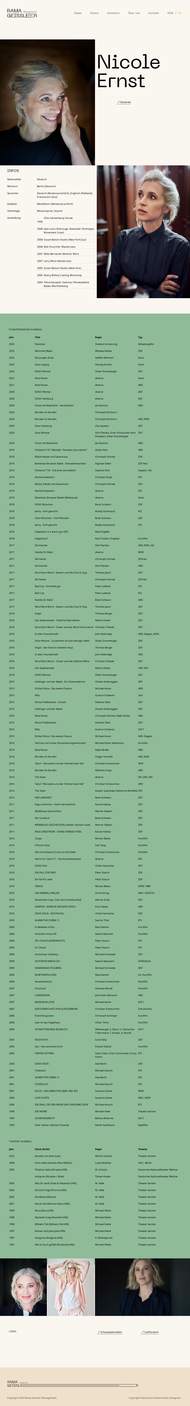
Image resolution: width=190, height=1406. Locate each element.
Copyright (134, 1397)
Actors (94, 13)
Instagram (175, 1397)
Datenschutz (161, 1397)
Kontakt (154, 13)
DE (180, 13)
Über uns (134, 13)
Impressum (147, 1397)
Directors (113, 13)
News (77, 13)
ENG (170, 13)
